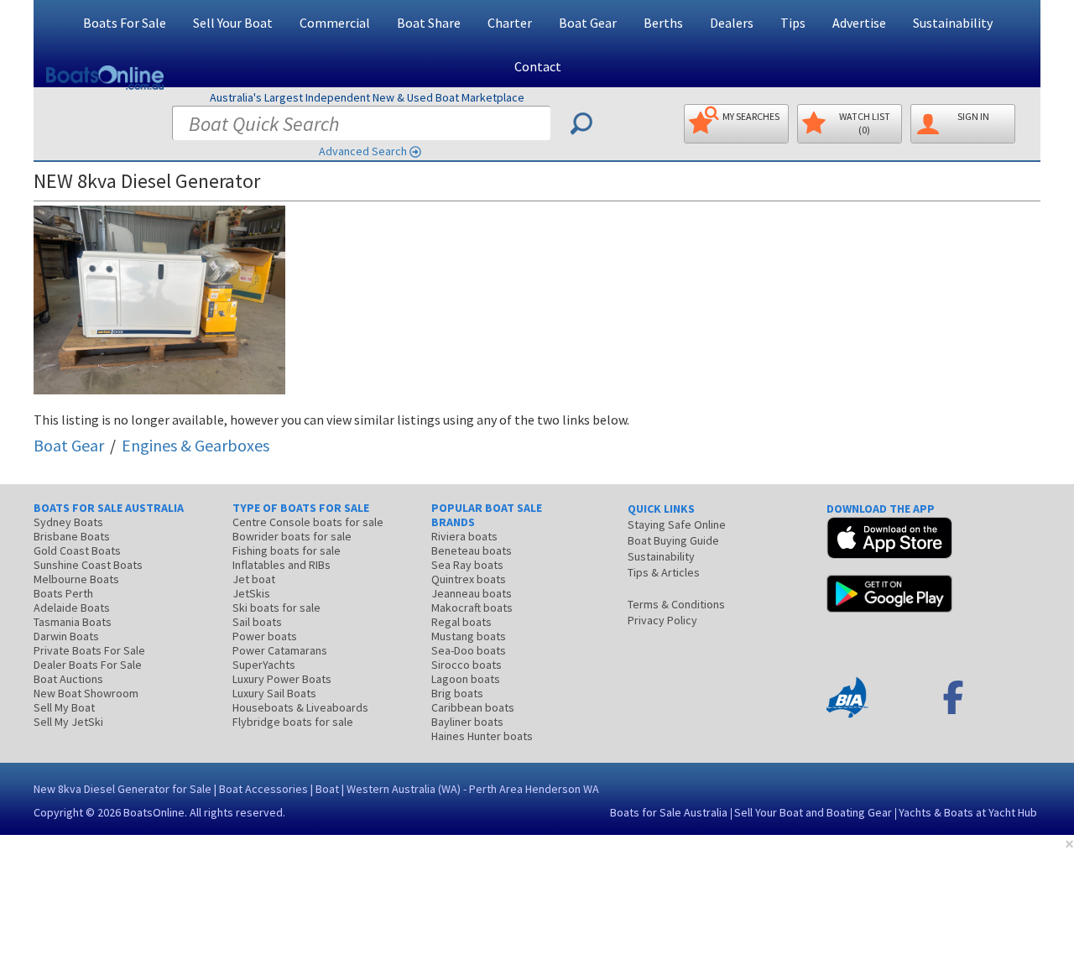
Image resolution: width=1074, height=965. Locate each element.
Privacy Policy (662, 620)
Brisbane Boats (72, 536)
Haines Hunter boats (482, 735)
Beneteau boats (471, 550)
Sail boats (257, 621)
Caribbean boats (472, 707)
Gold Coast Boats (77, 550)
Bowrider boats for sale (292, 536)
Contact (537, 66)
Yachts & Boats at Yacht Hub (968, 812)
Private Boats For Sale (89, 650)
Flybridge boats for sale (292, 721)
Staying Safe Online (677, 524)
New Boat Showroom (86, 693)
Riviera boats (464, 536)
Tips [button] (793, 22)
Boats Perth (63, 593)
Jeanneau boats (471, 593)
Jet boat (253, 579)
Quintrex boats (468, 579)
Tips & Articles (664, 572)
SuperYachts (263, 664)
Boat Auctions (68, 678)
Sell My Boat (64, 707)
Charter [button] (509, 22)
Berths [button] (663, 22)
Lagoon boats (465, 678)
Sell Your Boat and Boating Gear (813, 812)
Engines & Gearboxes (195, 445)
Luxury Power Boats (281, 678)
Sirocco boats (466, 664)
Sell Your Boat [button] (233, 22)
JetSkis (251, 593)
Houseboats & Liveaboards (300, 707)
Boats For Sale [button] (124, 22)
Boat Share (429, 22)
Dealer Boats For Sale (88, 664)
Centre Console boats (307, 521)
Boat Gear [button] (588, 22)
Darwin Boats (66, 636)
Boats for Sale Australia (668, 812)
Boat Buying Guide (673, 540)
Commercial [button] (335, 22)
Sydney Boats (68, 521)
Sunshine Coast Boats (88, 564)
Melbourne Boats (76, 579)
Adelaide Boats (72, 607)
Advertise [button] (859, 22)
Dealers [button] (731, 22)
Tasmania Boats (73, 621)
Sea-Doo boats (468, 650)
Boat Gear (69, 445)
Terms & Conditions (676, 604)
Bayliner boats (467, 721)
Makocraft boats (472, 607)
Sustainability (953, 22)
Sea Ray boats (467, 564)
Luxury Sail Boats (274, 693)
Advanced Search (363, 151)
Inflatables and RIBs (281, 564)
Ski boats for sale (276, 607)
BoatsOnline (154, 812)
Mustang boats (468, 636)
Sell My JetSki (68, 721)
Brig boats (457, 693)
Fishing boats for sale (286, 550)
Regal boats (461, 621)
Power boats (264, 636)
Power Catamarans (279, 650)
